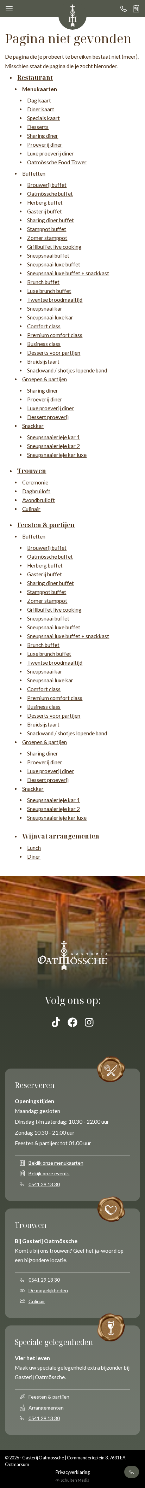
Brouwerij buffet (47, 185)
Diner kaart (40, 109)
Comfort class (44, 326)
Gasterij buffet (44, 211)
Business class (44, 344)
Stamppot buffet (46, 229)
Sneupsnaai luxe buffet (53, 264)
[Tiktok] (56, 1022)
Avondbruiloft (38, 500)
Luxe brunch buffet (49, 291)
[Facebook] (72, 1022)
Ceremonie (35, 482)
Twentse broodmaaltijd (54, 299)
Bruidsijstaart (43, 361)
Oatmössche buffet (50, 193)
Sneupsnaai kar (44, 308)
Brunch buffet (43, 282)
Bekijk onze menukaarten (56, 1163)
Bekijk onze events (49, 1173)
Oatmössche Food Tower (57, 162)
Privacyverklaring (73, 1472)
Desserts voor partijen (53, 352)
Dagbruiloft (36, 491)
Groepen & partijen (44, 379)
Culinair (31, 509)
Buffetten (33, 173)
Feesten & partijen (49, 1397)
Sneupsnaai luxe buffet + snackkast (68, 273)
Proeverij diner (44, 144)
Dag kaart (39, 100)
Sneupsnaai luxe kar (50, 317)
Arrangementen (46, 1408)
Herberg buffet (45, 202)
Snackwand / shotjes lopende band (67, 370)
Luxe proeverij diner (50, 153)
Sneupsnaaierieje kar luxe (57, 455)
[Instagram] (89, 1022)
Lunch (34, 848)
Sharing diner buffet (50, 220)
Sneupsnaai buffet (48, 255)
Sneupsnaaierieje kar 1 (53, 437)
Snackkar (33, 426)
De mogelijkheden (48, 1290)
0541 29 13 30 (44, 1184)
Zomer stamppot (47, 238)
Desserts (38, 127)
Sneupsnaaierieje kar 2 (53, 446)
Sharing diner (42, 136)
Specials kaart (43, 118)
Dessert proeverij (48, 417)
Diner (33, 856)
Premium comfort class (54, 335)
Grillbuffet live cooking (54, 246)
